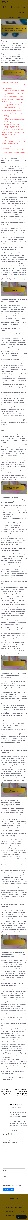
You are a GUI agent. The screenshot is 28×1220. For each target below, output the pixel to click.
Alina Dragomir (16, 1104)
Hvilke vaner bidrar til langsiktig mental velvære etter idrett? (14, 153)
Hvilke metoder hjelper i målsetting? (12, 104)
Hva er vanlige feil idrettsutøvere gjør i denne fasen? (14, 141)
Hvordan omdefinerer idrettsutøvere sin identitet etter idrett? (11, 87)
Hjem (7, 12)
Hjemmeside (14, 1198)
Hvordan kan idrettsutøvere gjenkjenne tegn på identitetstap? (14, 94)
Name (5, 1165)
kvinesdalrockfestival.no (14, 7)
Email (5, 1170)
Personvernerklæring (14, 1203)
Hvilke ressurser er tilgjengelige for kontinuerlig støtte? (14, 150)
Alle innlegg (21, 12)
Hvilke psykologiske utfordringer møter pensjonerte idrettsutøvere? (13, 91)
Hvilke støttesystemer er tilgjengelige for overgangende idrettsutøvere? (11, 106)
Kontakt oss (10, 17)
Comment (6, 1145)
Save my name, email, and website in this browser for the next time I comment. (13, 1184)
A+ (4, 1)
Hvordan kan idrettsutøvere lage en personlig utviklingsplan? (12, 147)
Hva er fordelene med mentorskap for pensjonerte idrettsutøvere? (13, 120)
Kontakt (22, 1211)
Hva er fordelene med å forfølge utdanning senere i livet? (13, 130)
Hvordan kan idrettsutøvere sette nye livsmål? (12, 102)
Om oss (19, 17)
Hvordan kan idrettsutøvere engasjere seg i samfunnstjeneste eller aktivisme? (12, 127)
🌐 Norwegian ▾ (22, 1217)
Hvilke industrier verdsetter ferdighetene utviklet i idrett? (14, 117)
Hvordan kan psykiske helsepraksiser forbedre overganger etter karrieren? (13, 133)
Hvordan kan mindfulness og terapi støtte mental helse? (14, 139)
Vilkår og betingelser (10, 1211)
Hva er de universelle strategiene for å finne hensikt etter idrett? (12, 100)
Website (5, 1176)
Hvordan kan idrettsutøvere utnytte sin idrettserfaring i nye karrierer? (14, 114)
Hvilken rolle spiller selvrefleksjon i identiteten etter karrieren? (13, 97)
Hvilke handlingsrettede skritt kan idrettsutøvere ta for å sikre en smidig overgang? (14, 144)
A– (7, 1)
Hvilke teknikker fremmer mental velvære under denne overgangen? (14, 136)
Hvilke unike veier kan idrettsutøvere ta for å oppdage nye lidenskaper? (12, 111)
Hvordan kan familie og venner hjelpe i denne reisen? (15, 108)
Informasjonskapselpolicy (14, 1207)
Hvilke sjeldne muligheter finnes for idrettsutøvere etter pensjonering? (10, 123)
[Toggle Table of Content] (24, 85)
